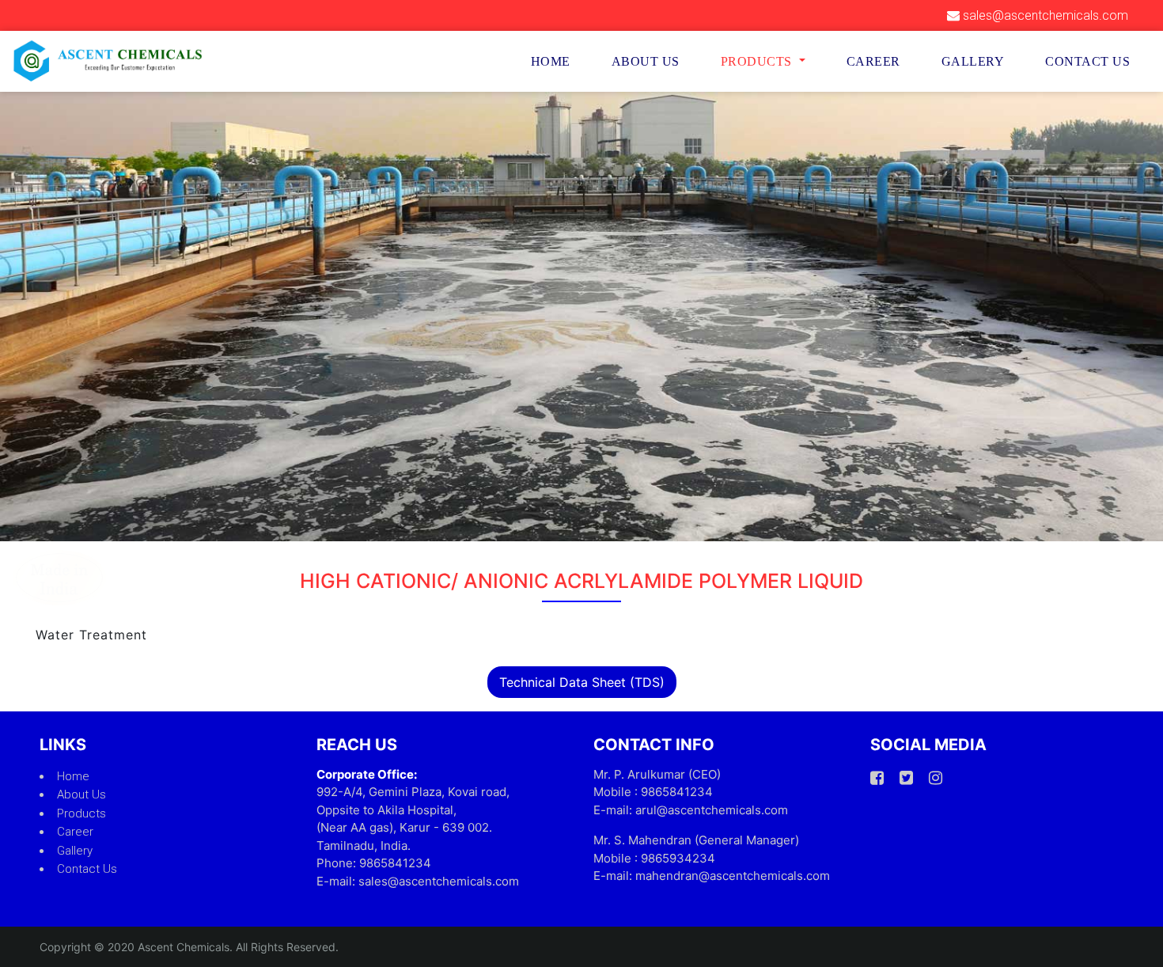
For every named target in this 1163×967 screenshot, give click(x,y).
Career (873, 61)
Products (81, 813)
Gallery (973, 61)
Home (550, 61)
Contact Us (1087, 61)
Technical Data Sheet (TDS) (582, 682)
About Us (646, 61)
